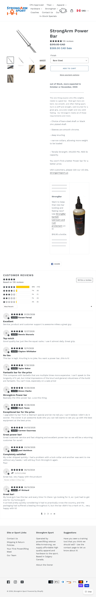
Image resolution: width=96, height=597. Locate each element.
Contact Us (12, 538)
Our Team (11, 555)
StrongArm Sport (20, 591)
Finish (53, 55)
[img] (17, 314)
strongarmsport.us (59, 173)
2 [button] (44, 513)
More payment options (69, 75)
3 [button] (47, 513)
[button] (56, 41)
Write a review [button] (85, 280)
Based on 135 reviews (13, 282)
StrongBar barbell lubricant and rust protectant (59, 220)
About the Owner (44, 565)
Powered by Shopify (35, 591)
